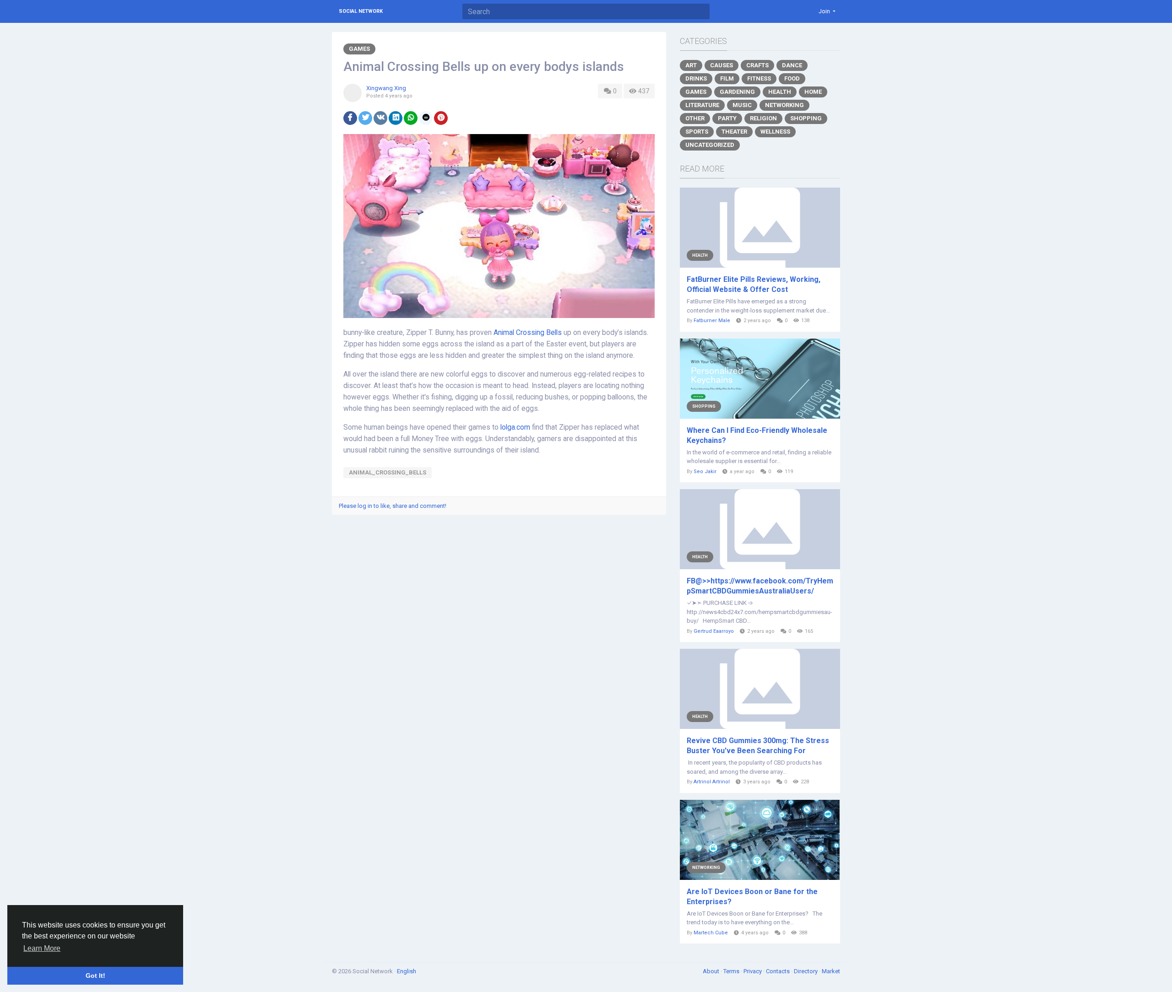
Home (813, 91)
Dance (792, 65)
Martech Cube (711, 933)
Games (359, 48)
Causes (721, 65)
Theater (734, 131)
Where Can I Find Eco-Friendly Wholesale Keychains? (757, 435)
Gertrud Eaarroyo (714, 631)
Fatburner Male (712, 320)
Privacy (753, 971)
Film (727, 78)
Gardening (737, 91)
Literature (702, 105)
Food (792, 78)
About (712, 971)
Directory (806, 971)
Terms (732, 971)
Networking (784, 105)
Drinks (696, 78)
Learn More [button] (41, 948)
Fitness (759, 78)
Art (691, 65)
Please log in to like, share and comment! (392, 505)
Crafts (757, 65)
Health (779, 91)
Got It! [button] (95, 975)
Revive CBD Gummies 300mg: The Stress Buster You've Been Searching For (758, 745)
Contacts (778, 971)
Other (695, 118)
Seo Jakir (705, 471)
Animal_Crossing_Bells (387, 472)
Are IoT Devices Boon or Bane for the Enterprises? (752, 896)
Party (727, 118)
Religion (763, 118)
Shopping (806, 118)
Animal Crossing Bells (528, 333)
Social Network (361, 11)
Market (831, 971)
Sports (696, 131)
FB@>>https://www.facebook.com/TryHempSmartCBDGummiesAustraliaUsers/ (760, 586)
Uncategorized (709, 144)
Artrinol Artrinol (712, 782)
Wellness (775, 131)
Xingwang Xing (386, 88)
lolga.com (515, 427)
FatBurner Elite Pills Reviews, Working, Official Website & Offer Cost (753, 284)
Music (742, 105)
